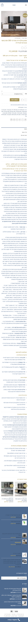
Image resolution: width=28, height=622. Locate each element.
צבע (26, 93)
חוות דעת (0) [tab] (24, 135)
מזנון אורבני (3, 109)
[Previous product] (22, 48)
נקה (1, 91)
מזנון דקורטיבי (24, 114)
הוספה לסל (14, 99)
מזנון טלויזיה (17, 38)
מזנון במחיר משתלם (12, 113)
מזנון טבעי (9, 114)
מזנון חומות (13, 114)
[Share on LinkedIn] (11, 119)
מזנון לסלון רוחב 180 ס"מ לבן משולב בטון (7, 499)
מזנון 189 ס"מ (15, 109)
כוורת (16, 616)
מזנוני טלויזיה (7, 616)
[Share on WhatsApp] (25, 119)
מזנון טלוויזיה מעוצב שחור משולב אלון (21, 499)
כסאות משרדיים (7, 615)
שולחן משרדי (20, 616)
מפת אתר (13, 614)
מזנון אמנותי (24, 111)
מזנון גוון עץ (5, 113)
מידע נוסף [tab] (24, 132)
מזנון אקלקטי (18, 111)
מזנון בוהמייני (19, 113)
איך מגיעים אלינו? (20, 614)
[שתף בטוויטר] (20, 119)
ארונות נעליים (21, 615)
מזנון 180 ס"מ (21, 109)
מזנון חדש (19, 114)
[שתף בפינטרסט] (14, 119)
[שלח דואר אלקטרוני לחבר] (17, 119)
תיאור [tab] (25, 129)
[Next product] (25, 48)
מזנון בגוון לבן (6, 111)
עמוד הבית (24, 38)
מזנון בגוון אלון (13, 111)
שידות (12, 616)
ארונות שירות (14, 615)
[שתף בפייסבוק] (22, 119)
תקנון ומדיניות (7, 614)
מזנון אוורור (9, 109)
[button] (26, 5)
